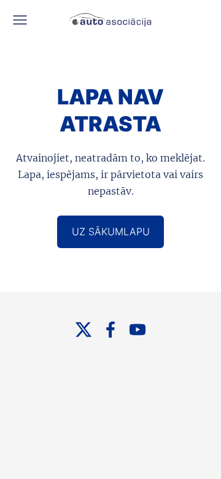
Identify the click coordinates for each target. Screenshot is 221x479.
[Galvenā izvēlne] (20, 20)
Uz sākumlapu (111, 231)
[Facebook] (110, 329)
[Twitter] (83, 329)
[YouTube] (137, 329)
